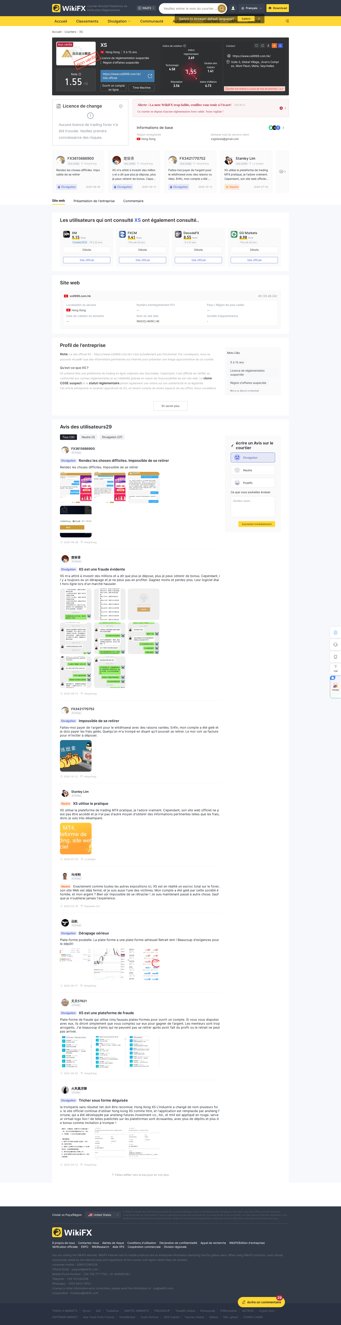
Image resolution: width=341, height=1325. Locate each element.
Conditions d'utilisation (141, 1242)
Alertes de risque (113, 1242)
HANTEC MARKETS (136, 1310)
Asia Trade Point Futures (98, 1317)
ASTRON (248, 1310)
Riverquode (207, 1310)
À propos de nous (63, 1242)
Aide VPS (118, 1246)
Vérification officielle (65, 1246)
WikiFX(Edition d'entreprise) (247, 1242)
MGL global (230, 1317)
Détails (86, 249)
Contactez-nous (88, 1242)
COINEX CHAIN (253, 1317)
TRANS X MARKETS (65, 1310)
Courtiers (70, 31)
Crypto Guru (266, 1310)
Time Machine (142, 87)
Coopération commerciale (144, 1246)
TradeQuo (112, 1310)
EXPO (84, 1246)
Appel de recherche (213, 1242)
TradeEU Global (185, 1310)
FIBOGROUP (162, 1310)
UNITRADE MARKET (65, 1317)
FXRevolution (228, 1310)
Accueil (56, 31)
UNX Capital (171, 1317)
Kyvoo (87, 1310)
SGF (98, 1310)
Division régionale (175, 1246)
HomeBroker (127, 1317)
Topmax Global (194, 1317)
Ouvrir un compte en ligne (113, 87)
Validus (213, 1317)
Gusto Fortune (149, 1317)
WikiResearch (100, 1246)
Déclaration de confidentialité (178, 1242)
